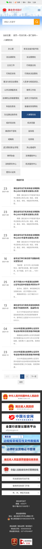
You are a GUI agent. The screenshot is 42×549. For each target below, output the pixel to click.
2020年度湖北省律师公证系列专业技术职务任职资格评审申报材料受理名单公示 (27, 355)
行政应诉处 (11, 73)
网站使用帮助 (21, 513)
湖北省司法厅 (21, 11)
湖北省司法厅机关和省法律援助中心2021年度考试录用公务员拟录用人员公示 (27, 191)
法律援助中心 (31, 155)
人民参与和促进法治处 (32, 82)
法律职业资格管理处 (10, 98)
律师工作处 (31, 90)
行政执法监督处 (31, 73)
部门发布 (32, 35)
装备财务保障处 (31, 106)
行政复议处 (31, 65)
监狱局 (31, 131)
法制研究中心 (10, 164)
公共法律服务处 (10, 90)
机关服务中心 (31, 164)
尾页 (21, 382)
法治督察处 (31, 57)
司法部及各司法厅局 (21, 479)
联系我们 (29, 526)
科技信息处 (11, 106)
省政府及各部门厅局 (21, 486)
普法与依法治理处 (10, 82)
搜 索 (37, 22)
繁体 (24, 2)
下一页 (33, 376)
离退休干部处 (10, 131)
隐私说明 (21, 526)
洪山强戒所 (31, 147)
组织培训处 (11, 123)
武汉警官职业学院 (10, 147)
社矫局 (31, 139)
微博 (18, 2)
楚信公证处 (11, 172)
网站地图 (13, 526)
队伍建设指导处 (10, 114)
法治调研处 (11, 57)
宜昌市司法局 (21, 489)
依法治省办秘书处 (31, 49)
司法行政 (22, 35)
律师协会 (11, 155)
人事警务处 (8, 40)
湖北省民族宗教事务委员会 (21, 482)
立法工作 (11, 65)
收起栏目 (20, 180)
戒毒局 (11, 139)
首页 (15, 35)
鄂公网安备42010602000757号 (22, 519)
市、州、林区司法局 (21, 493)
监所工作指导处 (31, 98)
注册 (34, 2)
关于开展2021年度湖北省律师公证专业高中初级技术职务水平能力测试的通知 (27, 285)
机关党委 (31, 123)
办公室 (11, 49)
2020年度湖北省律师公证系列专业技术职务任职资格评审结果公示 (27, 331)
